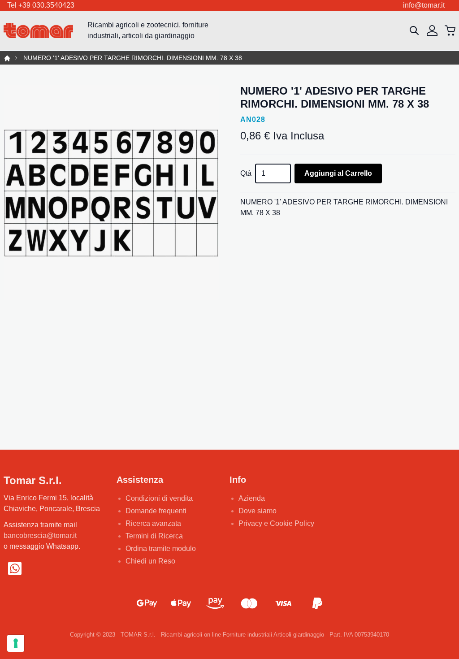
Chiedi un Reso (150, 561)
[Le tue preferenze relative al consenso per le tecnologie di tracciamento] (15, 643)
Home (7, 58)
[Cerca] (414, 30)
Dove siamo (257, 511)
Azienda (251, 498)
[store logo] (38, 31)
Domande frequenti (156, 511)
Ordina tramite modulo (161, 548)
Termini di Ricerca (154, 536)
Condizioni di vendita (159, 498)
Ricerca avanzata (153, 523)
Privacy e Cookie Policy (276, 523)
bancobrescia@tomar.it (40, 535)
